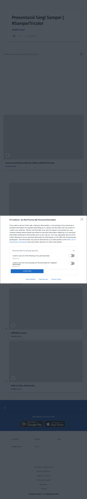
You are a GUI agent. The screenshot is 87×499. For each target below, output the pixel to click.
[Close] (82, 220)
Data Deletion (31, 279)
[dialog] (43, 250)
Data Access (43, 279)
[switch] (72, 255)
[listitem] (43, 251)
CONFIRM (27, 271)
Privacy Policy (56, 279)
